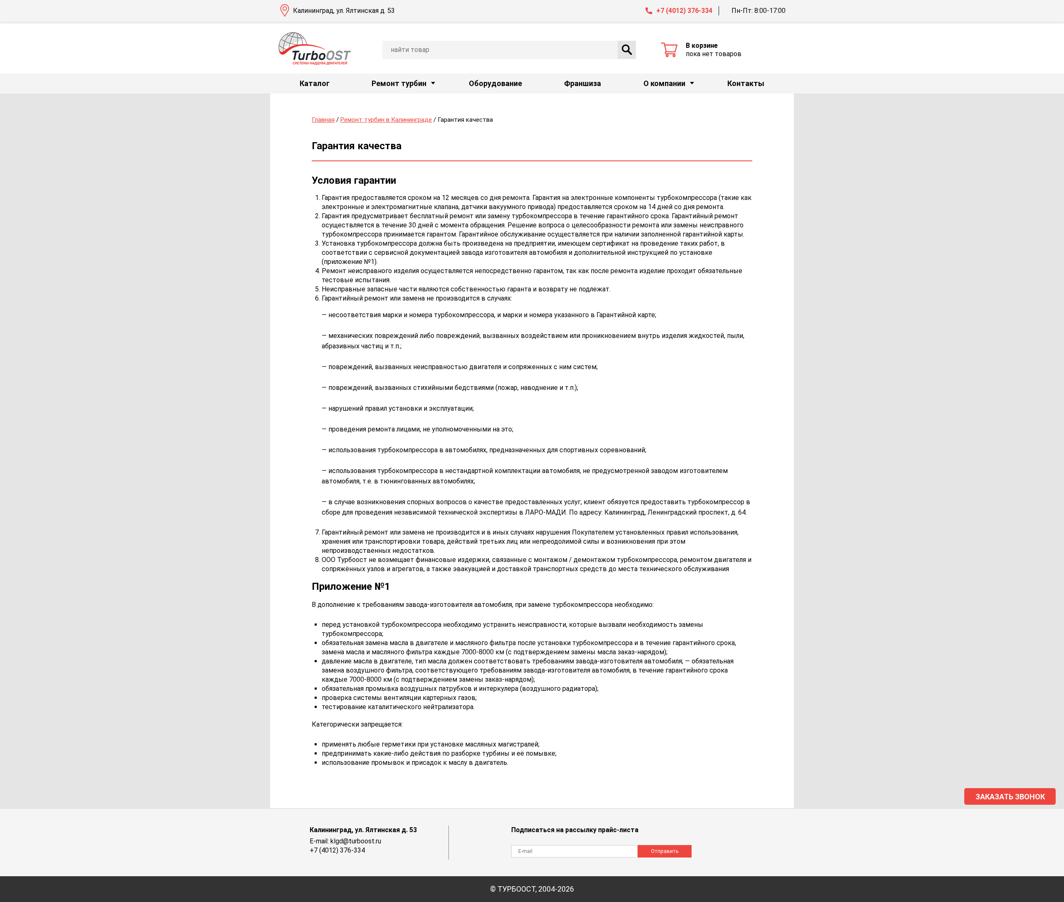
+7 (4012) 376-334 (684, 11)
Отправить (665, 851)
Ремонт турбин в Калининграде (386, 119)
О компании (664, 83)
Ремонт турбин (399, 83)
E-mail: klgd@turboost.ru (345, 841)
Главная (323, 119)
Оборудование (495, 83)
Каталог (315, 83)
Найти (627, 50)
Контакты (745, 83)
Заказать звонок (1010, 796)
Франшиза (582, 83)
